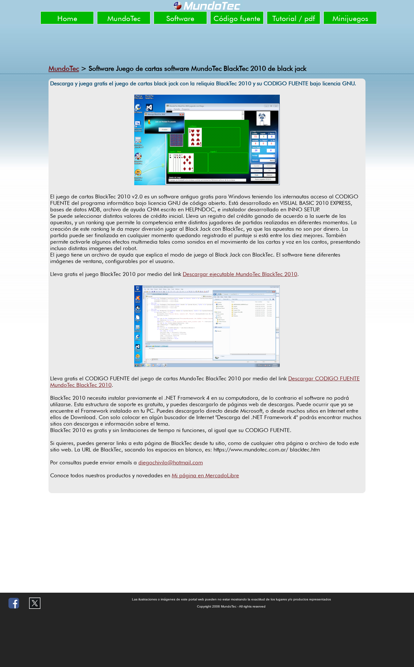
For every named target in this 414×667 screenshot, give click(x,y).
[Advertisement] (207, 42)
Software (180, 18)
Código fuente (236, 18)
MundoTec (123, 18)
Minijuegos (350, 18)
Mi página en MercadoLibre (205, 475)
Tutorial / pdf (293, 18)
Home (67, 18)
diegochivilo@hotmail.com (170, 462)
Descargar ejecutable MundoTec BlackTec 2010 (240, 274)
